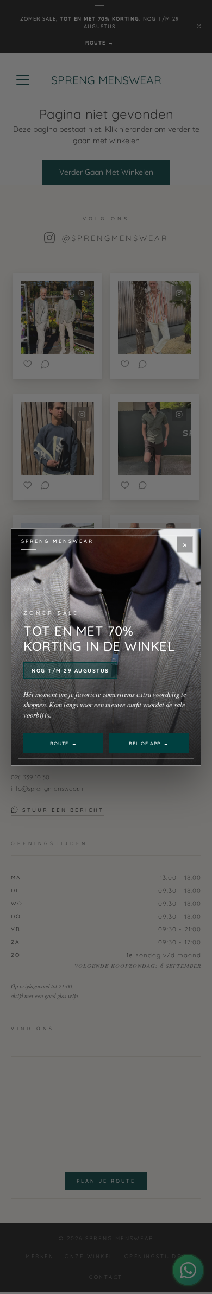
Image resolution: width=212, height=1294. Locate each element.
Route (63, 743)
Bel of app (149, 743)
